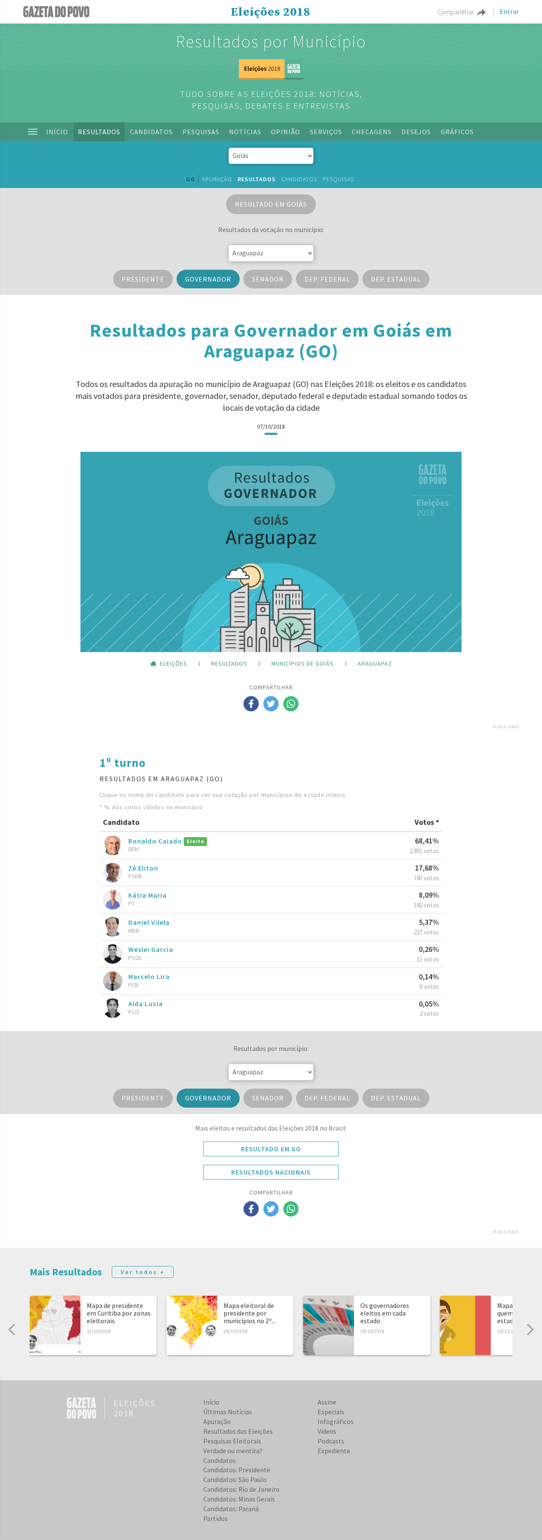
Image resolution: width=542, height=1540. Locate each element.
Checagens (372, 131)
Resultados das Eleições (238, 1431)
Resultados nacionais (271, 1172)
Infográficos (336, 1421)
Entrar (509, 12)
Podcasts (331, 1441)
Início (57, 131)
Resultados (99, 131)
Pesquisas (201, 131)
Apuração (217, 179)
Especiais (331, 1411)
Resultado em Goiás (271, 204)
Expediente (334, 1450)
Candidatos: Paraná (231, 1508)
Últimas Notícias (227, 1411)
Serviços (326, 131)
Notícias (245, 131)
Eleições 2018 (270, 12)
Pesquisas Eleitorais (232, 1441)
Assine (327, 1402)
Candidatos (151, 131)
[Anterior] (12, 1329)
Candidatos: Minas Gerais (239, 1499)
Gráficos (457, 131)
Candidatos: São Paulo (235, 1479)
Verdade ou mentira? (233, 1450)
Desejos (416, 131)
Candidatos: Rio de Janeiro (241, 1489)
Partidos (215, 1518)
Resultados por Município (271, 41)
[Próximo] (530, 1329)
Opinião (285, 131)
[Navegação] (32, 131)
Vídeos (327, 1431)
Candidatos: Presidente (236, 1469)
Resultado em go (271, 1149)
